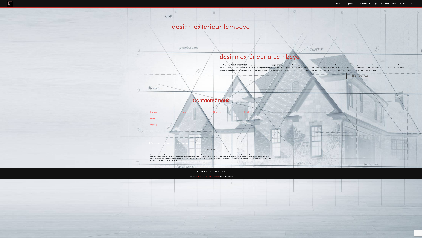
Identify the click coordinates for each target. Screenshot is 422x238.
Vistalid (193, 176)
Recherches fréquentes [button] (211, 172)
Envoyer (211, 149)
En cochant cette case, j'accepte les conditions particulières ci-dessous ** (182, 143)
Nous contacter (407, 4)
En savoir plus (361, 76)
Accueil (339, 4)
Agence (350, 4)
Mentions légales (226, 176)
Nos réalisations (388, 4)
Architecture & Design (367, 4)
